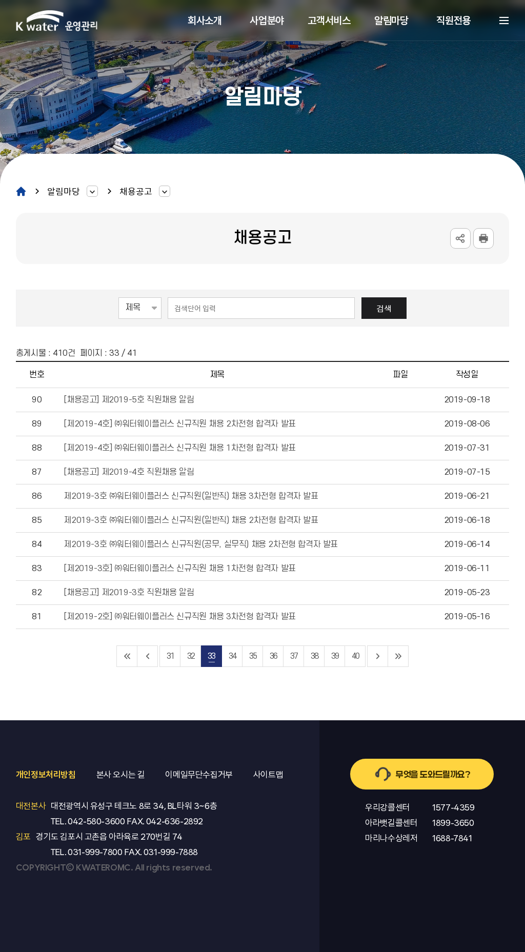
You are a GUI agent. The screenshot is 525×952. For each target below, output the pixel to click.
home (21, 190)
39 (334, 656)
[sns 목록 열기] (460, 238)
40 (355, 656)
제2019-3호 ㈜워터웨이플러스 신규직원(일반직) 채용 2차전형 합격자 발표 (191, 520)
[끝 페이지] (398, 656)
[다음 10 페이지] (378, 656)
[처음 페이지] (127, 656)
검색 (384, 308)
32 (190, 656)
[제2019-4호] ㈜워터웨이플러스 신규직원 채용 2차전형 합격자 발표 (179, 424)
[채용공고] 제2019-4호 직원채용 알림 (129, 472)
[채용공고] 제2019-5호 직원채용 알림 (129, 399)
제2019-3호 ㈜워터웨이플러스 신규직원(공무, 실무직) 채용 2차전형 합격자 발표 (201, 544)
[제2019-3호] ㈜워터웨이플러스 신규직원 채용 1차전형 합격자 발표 (179, 568)
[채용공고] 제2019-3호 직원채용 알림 (129, 592)
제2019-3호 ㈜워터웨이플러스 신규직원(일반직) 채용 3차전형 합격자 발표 (191, 496)
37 (293, 656)
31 (170, 656)
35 (252, 656)
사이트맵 (504, 20)
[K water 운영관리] (57, 20)
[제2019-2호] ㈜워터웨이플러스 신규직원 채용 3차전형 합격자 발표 (179, 616)
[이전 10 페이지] (147, 656)
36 (273, 656)
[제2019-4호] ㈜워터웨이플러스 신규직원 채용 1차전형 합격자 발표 (179, 448)
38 (314, 656)
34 (232, 656)
